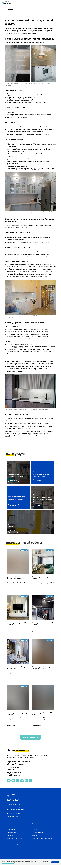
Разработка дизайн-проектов (16, 496)
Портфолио (34, 829)
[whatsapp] (8, 800)
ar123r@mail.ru (13, 775)
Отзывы (34, 826)
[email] (18, 800)
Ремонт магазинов (11, 841)
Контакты (34, 835)
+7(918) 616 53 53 (14, 772)
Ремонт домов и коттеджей (13, 826)
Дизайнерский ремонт (12, 851)
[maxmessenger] (13, 800)
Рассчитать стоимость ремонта (14, 844)
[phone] (16, 800)
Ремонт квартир (12, 470)
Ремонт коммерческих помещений (15, 838)
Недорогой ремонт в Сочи (13, 848)
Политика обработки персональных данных (42, 838)
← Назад (10, 9)
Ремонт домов (37, 494)
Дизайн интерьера (11, 829)
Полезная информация (37, 832)
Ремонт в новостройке (12, 856)
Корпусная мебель (11, 835)
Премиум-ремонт (11, 853)
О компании (35, 823)
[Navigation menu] (58, 2)
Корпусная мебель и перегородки (42, 471)
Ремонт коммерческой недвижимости (18, 522)
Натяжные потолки (11, 832)
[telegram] (10, 800)
